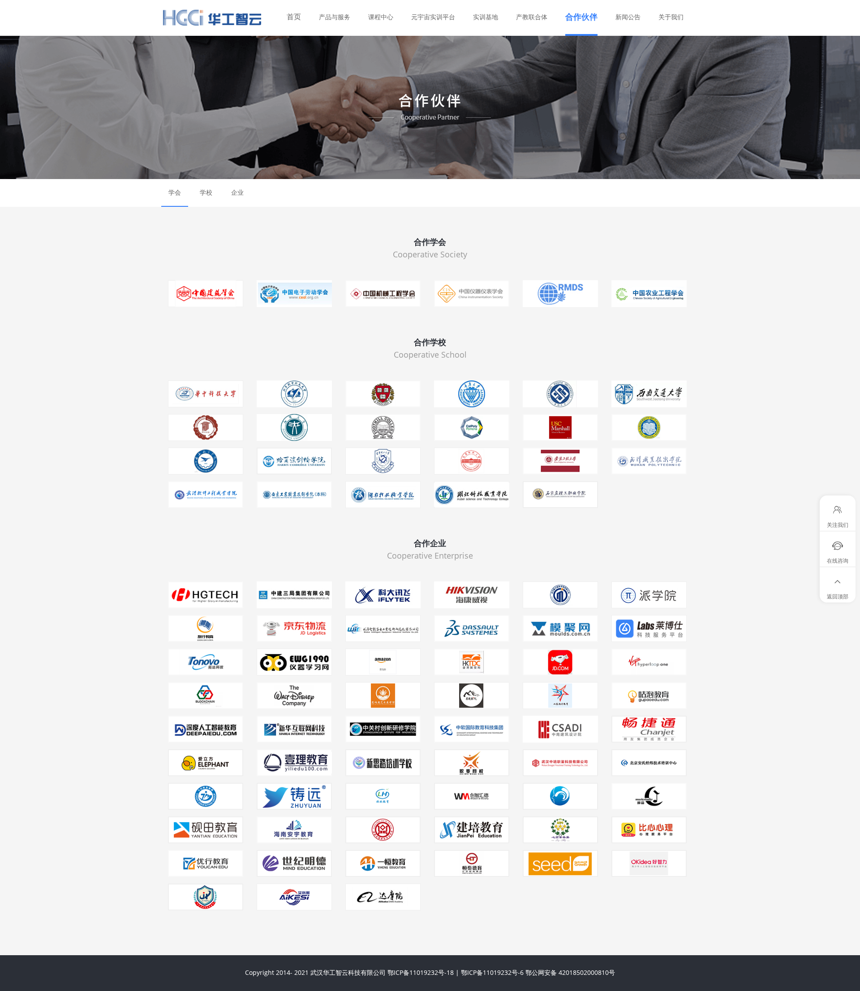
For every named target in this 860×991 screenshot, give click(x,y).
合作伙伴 (581, 16)
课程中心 (380, 17)
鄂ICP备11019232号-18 (420, 972)
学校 (206, 192)
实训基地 (485, 17)
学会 (174, 192)
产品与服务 (334, 17)
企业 (237, 192)
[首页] (226, 18)
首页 (294, 16)
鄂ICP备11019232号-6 (492, 972)
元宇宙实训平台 (433, 17)
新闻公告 (628, 17)
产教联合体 (531, 17)
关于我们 (671, 17)
